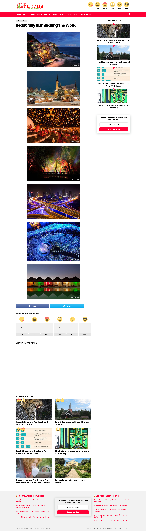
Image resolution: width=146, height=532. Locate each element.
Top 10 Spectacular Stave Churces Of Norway (72, 423)
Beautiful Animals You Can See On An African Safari (32, 423)
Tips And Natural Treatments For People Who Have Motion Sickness (33, 481)
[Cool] (19, 429)
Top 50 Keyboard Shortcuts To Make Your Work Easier (31, 452)
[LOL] (58, 400)
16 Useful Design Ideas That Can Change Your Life (111, 521)
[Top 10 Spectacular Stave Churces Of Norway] (73, 409)
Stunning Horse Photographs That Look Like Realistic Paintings (31, 506)
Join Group (97, 528)
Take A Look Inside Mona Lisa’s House (70, 481)
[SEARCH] (128, 14)
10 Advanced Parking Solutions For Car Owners (110, 505)
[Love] (19, 400)
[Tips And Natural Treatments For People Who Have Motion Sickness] (34, 468)
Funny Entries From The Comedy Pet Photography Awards (33, 501)
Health (47, 14)
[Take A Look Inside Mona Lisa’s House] (73, 468)
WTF (119, 9)
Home (19, 14)
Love (105, 9)
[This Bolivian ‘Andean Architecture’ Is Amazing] (73, 438)
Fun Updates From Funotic (31, 496)
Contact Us (86, 14)
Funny (39, 14)
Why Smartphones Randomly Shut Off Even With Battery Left (111, 516)
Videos (69, 14)
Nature (55, 14)
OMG (112, 9)
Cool (127, 9)
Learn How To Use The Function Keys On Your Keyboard (110, 510)
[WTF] (62, 400)
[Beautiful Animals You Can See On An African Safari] (34, 409)
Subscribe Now (113, 129)
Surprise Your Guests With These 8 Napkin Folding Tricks (33, 512)
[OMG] (23, 400)
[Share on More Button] (87, 306)
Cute (90, 9)
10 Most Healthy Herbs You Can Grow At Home (32, 517)
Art (24, 14)
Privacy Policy (107, 528)
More (76, 14)
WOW (62, 14)
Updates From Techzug (107, 496)
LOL (97, 9)
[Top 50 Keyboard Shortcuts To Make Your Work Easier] (34, 438)
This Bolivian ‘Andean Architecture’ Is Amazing (72, 452)
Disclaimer (117, 528)
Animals (32, 14)
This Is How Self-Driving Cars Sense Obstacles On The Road (112, 501)
